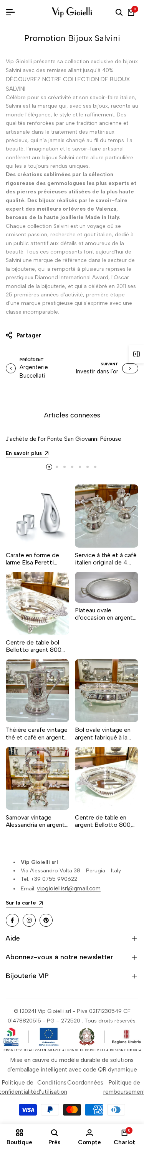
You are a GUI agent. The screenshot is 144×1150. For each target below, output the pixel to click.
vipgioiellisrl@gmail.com (69, 888)
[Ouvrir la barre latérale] (136, 354)
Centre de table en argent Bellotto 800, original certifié (103, 821)
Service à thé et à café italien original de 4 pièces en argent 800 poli (106, 558)
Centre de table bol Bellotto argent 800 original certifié (33, 646)
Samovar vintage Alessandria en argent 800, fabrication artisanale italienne (35, 821)
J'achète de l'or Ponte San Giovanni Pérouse (63, 438)
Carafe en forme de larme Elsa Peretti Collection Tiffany (32, 558)
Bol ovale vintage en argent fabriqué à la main (103, 733)
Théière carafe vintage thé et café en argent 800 (37, 733)
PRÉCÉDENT (32, 359)
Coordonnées (85, 1082)
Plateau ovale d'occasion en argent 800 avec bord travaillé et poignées (106, 614)
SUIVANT (109, 364)
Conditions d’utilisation (51, 1087)
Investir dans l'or (97, 371)
